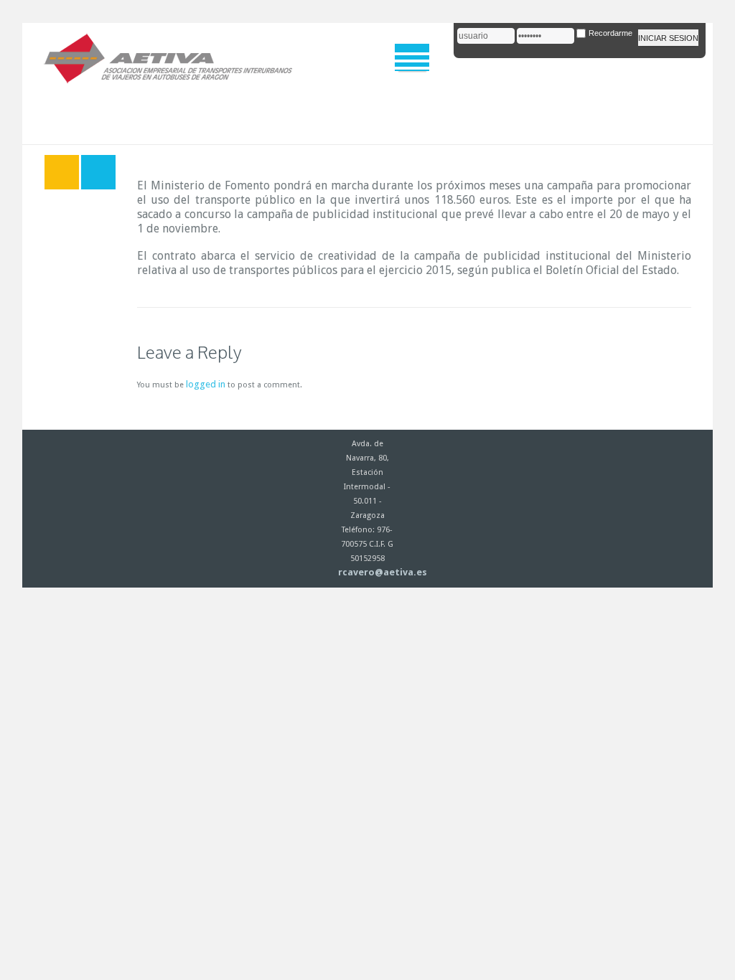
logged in (205, 384)
